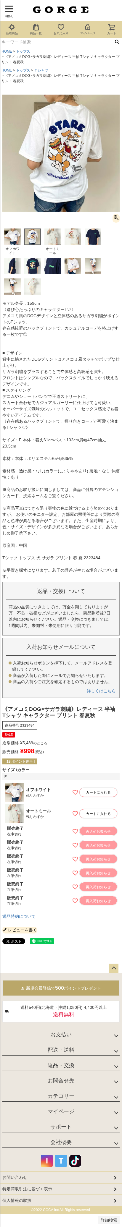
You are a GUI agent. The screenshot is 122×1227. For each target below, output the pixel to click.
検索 (117, 42)
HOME (6, 51)
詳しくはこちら (101, 690)
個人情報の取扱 (16, 1200)
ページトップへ (113, 968)
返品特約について (19, 916)
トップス (23, 51)
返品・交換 (61, 1065)
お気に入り (61, 33)
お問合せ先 (61, 1081)
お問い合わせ (14, 1177)
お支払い (61, 1035)
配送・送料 (61, 1050)
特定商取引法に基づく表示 (27, 1189)
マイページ (87, 33)
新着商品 (12, 33)
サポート (61, 1127)
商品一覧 (36, 33)
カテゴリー (61, 1096)
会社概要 (61, 1142)
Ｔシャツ (41, 70)
